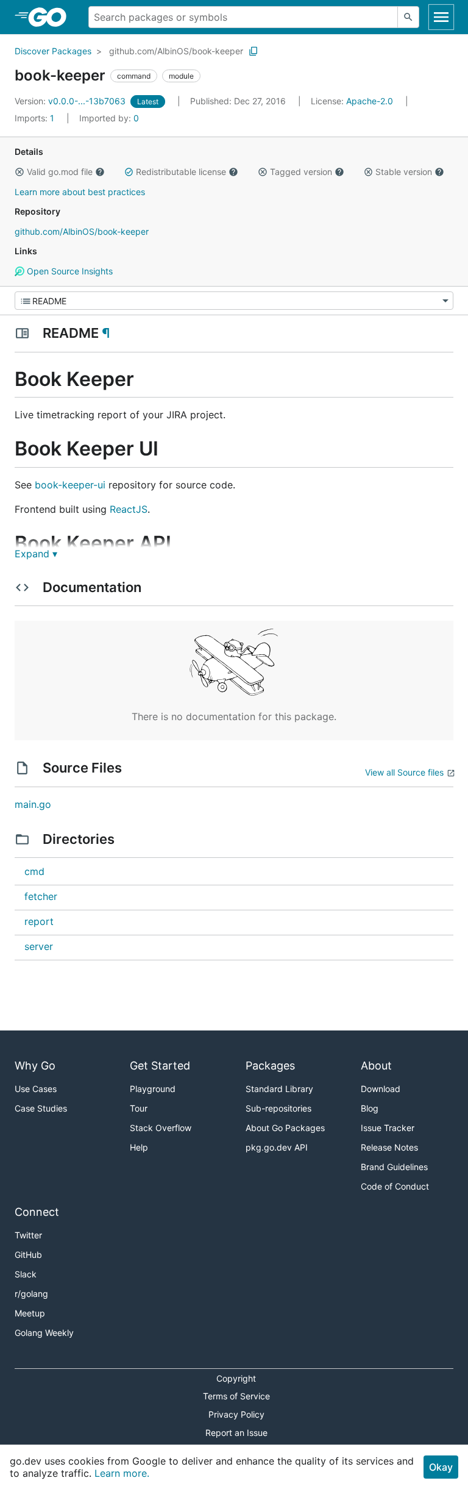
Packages (270, 1065)
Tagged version (301, 171)
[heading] (51, 17)
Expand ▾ (36, 554)
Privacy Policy (236, 1414)
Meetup (30, 1313)
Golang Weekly (44, 1332)
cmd (34, 871)
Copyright (236, 1378)
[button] (19, 172)
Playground (153, 1089)
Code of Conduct (395, 1186)
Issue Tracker (387, 1128)
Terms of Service (236, 1396)
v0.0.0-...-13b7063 (71, 101)
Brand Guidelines (394, 1167)
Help (139, 1147)
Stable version (403, 171)
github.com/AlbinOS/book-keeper (176, 51)
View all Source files (404, 772)
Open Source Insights (68, 271)
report (39, 921)
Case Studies (41, 1108)
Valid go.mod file (59, 171)
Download (380, 1089)
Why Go (35, 1065)
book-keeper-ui (70, 485)
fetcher (40, 896)
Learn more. (121, 1473)
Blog (369, 1108)
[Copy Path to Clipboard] (253, 51)
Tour (138, 1108)
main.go (33, 804)
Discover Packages (53, 51)
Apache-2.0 (369, 101)
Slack (26, 1274)
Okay (441, 1467)
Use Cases (36, 1089)
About (376, 1065)
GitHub (28, 1254)
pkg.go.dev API (277, 1147)
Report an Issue (236, 1432)
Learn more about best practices (80, 192)
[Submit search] (408, 17)
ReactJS (128, 509)
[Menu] (234, 300)
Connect (37, 1211)
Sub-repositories (278, 1108)
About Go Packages (285, 1128)
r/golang (31, 1293)
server (38, 946)
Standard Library (279, 1089)
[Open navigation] (441, 17)
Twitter (28, 1235)
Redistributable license (181, 171)
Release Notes (389, 1147)
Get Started (160, 1065)
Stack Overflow (160, 1128)
